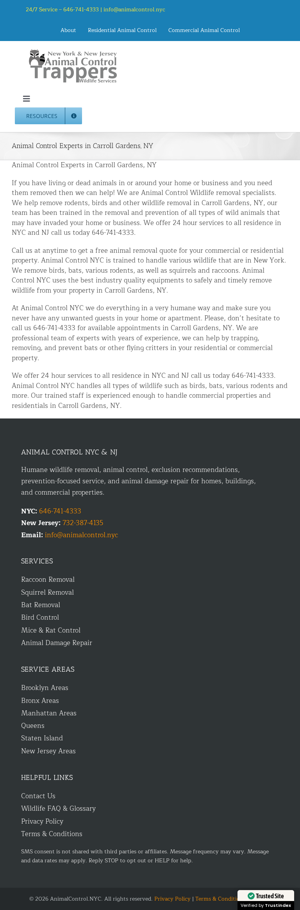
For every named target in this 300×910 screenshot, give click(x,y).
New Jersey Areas (48, 751)
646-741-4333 (60, 511)
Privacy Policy (42, 821)
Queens (33, 725)
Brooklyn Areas (44, 688)
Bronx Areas (40, 700)
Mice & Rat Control (50, 630)
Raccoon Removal (48, 579)
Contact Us (38, 796)
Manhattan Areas (49, 713)
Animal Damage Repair (56, 643)
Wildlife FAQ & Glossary (58, 808)
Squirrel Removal (47, 592)
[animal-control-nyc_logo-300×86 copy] (73, 52)
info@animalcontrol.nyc (134, 9)
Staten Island (42, 738)
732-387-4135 (82, 523)
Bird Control (40, 617)
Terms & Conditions (51, 834)
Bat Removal (40, 605)
